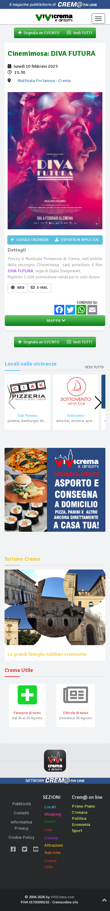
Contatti (21, 813)
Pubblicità (21, 803)
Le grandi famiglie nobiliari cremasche (47, 654)
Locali (50, 806)
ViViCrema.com (62, 897)
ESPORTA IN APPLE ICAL (79, 240)
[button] (98, 402)
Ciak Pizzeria (27, 415)
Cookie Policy (22, 837)
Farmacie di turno (27, 713)
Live (48, 829)
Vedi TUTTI (81, 32)
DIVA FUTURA (20, 270)
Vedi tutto (94, 367)
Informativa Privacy (21, 825)
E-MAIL (42, 287)
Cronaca (79, 812)
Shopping (52, 814)
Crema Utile (50, 864)
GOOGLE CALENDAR (32, 240)
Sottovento (75, 415)
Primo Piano (83, 806)
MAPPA (53, 320)
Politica (79, 818)
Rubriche (52, 852)
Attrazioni (53, 845)
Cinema (51, 838)
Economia (81, 824)
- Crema (44, 80)
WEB (20, 287)
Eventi (50, 821)
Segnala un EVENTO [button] (40, 32)
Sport (77, 830)
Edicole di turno (75, 713)
